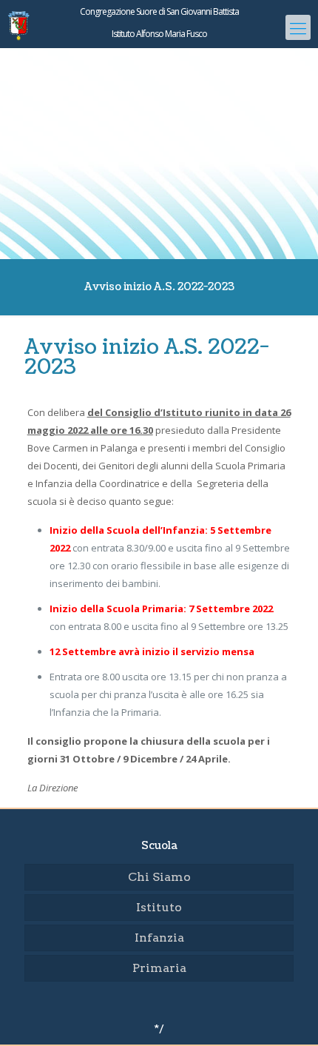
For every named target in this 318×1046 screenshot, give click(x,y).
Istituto (159, 907)
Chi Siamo (159, 877)
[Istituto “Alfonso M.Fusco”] (159, 55)
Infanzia (159, 938)
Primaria (159, 968)
